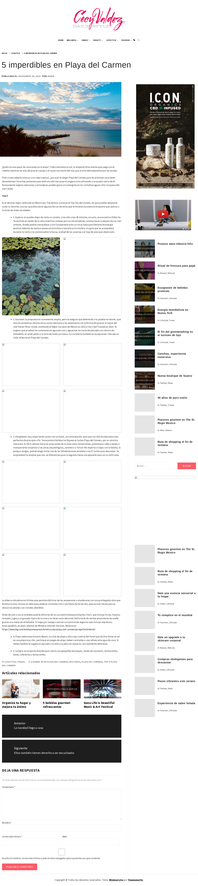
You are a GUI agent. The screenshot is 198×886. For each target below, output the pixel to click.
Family (85, 40)
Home (61, 40)
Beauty (97, 40)
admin (50, 76)
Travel (21, 661)
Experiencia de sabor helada (176, 703)
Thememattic (135, 879)
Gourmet (164, 298)
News (170, 383)
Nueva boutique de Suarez (175, 375)
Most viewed (165, 430)
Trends (171, 405)
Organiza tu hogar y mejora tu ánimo (16, 705)
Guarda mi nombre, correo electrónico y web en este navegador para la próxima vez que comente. (51, 858)
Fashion (125, 40)
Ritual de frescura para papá (176, 265)
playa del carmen (92, 661)
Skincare (171, 273)
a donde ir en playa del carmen (49, 661)
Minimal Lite (116, 879)
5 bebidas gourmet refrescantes (56, 705)
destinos (74, 661)
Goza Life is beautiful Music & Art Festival (99, 705)
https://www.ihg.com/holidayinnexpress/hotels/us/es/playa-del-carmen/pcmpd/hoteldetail (48, 629)
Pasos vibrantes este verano (176, 681)
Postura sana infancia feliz (175, 243)
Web (64, 836)
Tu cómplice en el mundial (175, 615)
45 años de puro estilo (172, 397)
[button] (134, 40)
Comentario (8, 787)
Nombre (7, 822)
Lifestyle (111, 40)
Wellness (71, 40)
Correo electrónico (12, 836)
